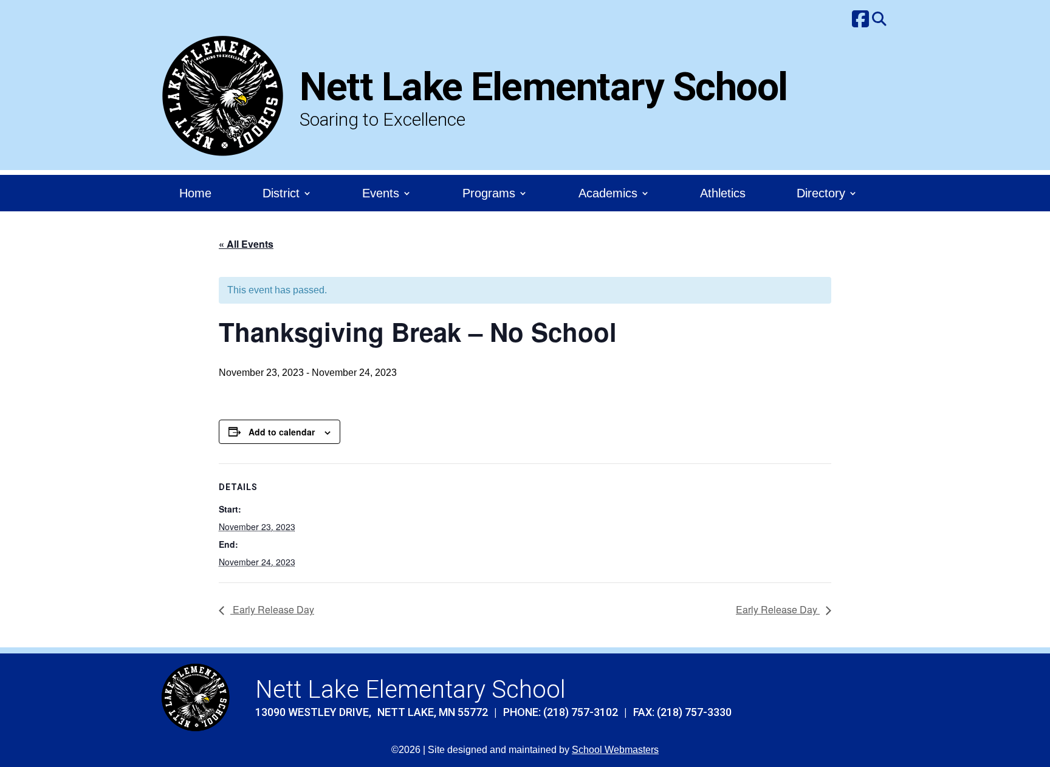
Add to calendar (282, 432)
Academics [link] (607, 194)
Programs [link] (488, 194)
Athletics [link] (723, 194)
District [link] (281, 194)
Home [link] (195, 194)
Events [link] (380, 194)
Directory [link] (821, 194)
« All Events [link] (246, 244)
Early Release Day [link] (272, 609)
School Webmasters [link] (615, 750)
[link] (860, 20)
